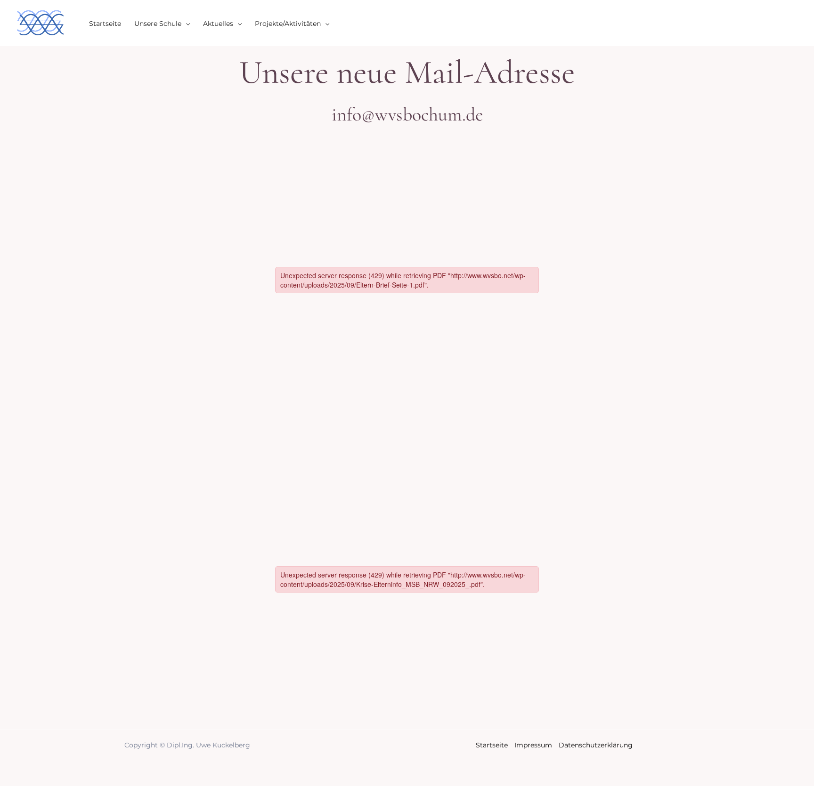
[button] (185, 23)
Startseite (492, 745)
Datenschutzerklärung (596, 745)
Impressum (533, 745)
